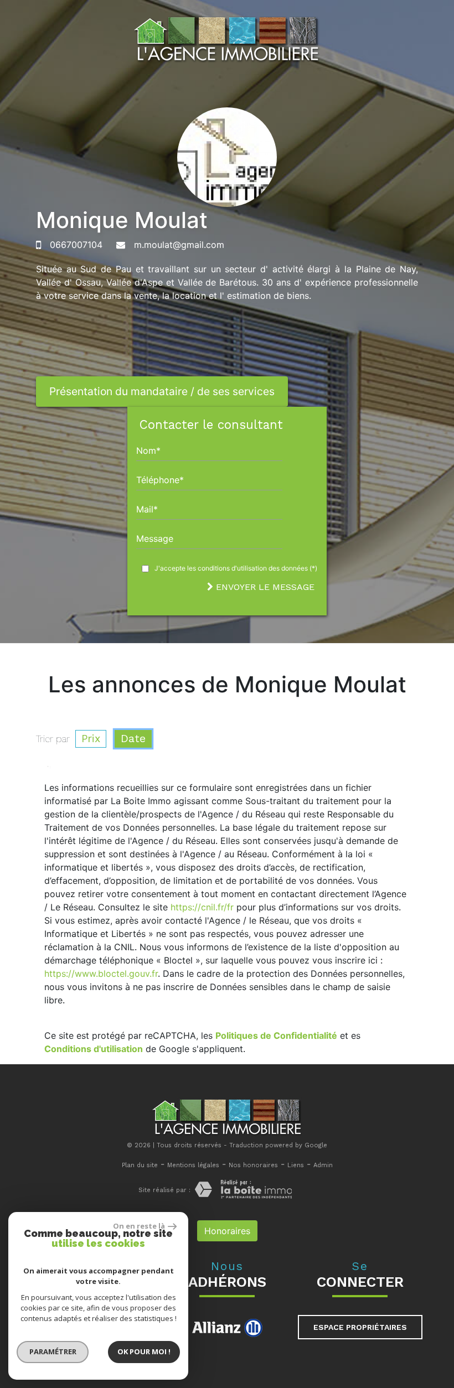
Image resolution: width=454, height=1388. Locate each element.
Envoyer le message (263, 587)
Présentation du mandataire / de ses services (162, 391)
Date (133, 738)
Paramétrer (52, 1351)
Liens (295, 1165)
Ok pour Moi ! (144, 1351)
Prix (90, 738)
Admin (323, 1165)
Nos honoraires (253, 1165)
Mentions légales (193, 1165)
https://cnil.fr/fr (202, 907)
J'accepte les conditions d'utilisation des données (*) (235, 568)
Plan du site (140, 1165)
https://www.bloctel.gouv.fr (101, 973)
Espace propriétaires (360, 1327)
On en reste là (139, 1226)
